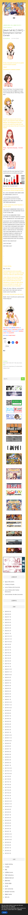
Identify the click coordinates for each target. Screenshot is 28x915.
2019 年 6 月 (8, 718)
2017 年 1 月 (8, 798)
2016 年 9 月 (8, 809)
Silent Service (8, 27)
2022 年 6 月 (8, 619)
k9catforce (7, 38)
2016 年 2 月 (8, 828)
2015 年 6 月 (8, 850)
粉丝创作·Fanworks (10, 891)
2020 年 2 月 (8, 696)
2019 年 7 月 (8, 716)
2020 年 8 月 (8, 680)
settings (20, 909)
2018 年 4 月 (8, 757)
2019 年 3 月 (8, 727)
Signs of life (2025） (10, 581)
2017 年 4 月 (8, 790)
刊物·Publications (9, 875)
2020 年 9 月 (8, 677)
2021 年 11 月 (8, 639)
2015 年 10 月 (8, 839)
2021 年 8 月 (8, 647)
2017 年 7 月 (8, 782)
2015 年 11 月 (8, 836)
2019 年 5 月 (8, 721)
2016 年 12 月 (8, 801)
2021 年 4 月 (8, 658)
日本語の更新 (8, 883)
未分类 (6, 886)
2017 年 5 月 (8, 787)
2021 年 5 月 (8, 655)
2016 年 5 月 (8, 820)
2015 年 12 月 (8, 834)
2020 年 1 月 (8, 699)
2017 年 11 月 (8, 770)
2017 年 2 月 (8, 795)
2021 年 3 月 (8, 661)
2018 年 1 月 (8, 765)
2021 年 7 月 (8, 650)
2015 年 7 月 (8, 847)
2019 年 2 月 (8, 729)
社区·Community (9, 888)
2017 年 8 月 (8, 779)
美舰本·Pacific (17, 25)
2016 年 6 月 (8, 817)
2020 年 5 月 (8, 688)
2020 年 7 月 (8, 683)
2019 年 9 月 (8, 710)
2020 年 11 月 (8, 672)
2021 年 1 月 (8, 666)
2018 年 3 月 (8, 759)
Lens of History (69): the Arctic (12, 587)
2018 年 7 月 (8, 749)
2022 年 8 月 (8, 614)
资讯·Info (7, 897)
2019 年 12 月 (8, 702)
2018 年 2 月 (8, 762)
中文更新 (7, 866)
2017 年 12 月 (8, 768)
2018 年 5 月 (8, 754)
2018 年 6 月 (8, 751)
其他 (6, 869)
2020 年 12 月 (8, 669)
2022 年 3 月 (8, 628)
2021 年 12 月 (8, 636)
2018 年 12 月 (8, 735)
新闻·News (7, 880)
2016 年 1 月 (8, 831)
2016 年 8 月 (8, 812)
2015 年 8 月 (8, 845)
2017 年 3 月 (8, 792)
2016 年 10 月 (8, 806)
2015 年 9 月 (8, 842)
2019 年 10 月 (8, 707)
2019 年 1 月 (8, 732)
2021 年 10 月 (8, 641)
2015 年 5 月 (8, 853)
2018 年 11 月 (8, 737)
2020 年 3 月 (8, 694)
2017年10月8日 (15, 38)
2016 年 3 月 (8, 825)
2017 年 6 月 (8, 784)
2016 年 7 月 (8, 814)
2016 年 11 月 (8, 803)
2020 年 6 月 (8, 685)
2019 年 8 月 (8, 713)
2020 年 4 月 (8, 691)
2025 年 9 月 (8, 611)
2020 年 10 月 (8, 674)
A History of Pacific (9, 584)
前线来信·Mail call (8, 25)
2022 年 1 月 (8, 633)
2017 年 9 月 (8, 776)
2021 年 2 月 (8, 663)
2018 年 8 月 (8, 746)
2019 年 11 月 (8, 705)
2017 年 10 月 (8, 773)
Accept (4, 912)
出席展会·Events (9, 872)
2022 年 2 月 (8, 630)
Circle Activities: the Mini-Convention (14, 594)
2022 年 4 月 (8, 625)
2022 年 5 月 (8, 622)
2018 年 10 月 (8, 740)
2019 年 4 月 (8, 724)
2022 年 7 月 (8, 617)
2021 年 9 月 (8, 644)
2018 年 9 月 (8, 743)
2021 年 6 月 (8, 652)
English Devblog (9, 864)
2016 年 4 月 (8, 823)
